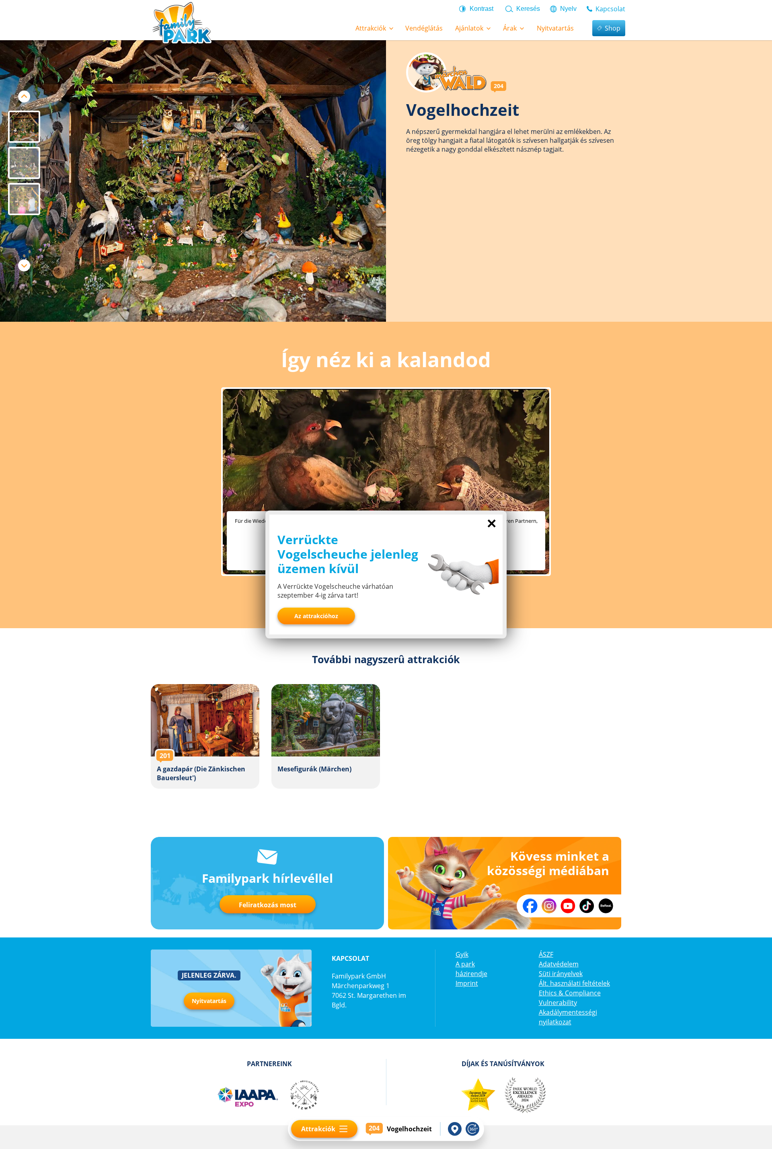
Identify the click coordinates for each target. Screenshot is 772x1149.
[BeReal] (605, 905)
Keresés (528, 8)
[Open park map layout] (455, 1129)
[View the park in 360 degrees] (472, 1129)
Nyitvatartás (209, 1001)
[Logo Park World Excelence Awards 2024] (524, 1095)
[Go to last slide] (24, 96)
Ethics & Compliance (570, 993)
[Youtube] (568, 905)
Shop (612, 28)
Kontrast (481, 8)
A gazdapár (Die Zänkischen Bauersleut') (205, 736)
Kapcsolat (610, 8)
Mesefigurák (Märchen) (325, 736)
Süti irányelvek (561, 973)
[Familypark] (182, 22)
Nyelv (568, 8)
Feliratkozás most (267, 904)
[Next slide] (24, 265)
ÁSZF (546, 954)
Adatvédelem (559, 964)
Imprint (467, 983)
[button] (24, 127)
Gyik (462, 954)
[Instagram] (549, 905)
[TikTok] (586, 905)
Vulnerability (558, 1002)
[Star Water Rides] (478, 1095)
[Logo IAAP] (247, 1095)
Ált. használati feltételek (574, 983)
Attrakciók (318, 1128)
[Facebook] (530, 905)
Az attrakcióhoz (316, 616)
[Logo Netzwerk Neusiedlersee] (304, 1095)
